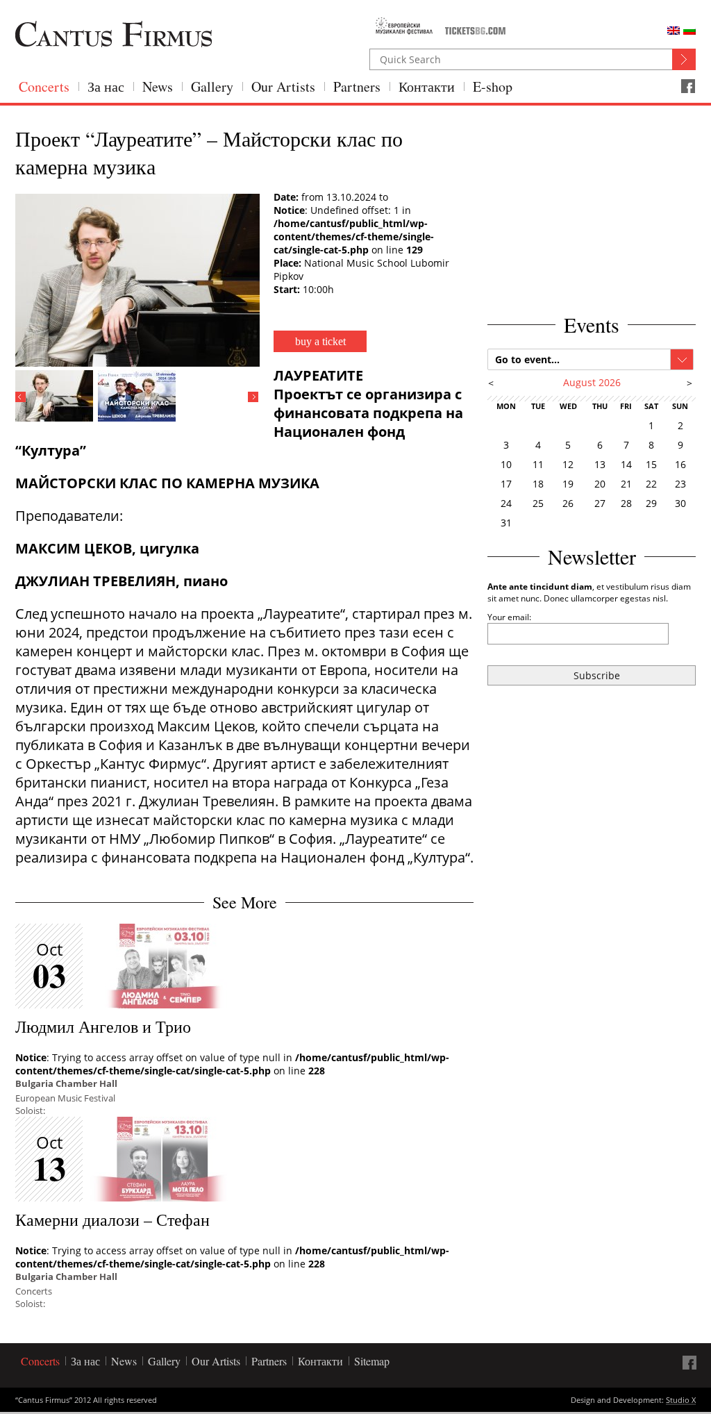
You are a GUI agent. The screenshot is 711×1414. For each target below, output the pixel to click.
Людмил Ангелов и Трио (103, 1026)
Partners (356, 86)
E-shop (492, 86)
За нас (105, 86)
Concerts (44, 86)
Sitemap (372, 1361)
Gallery (212, 86)
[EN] (673, 30)
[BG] (689, 30)
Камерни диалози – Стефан (112, 1219)
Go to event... (527, 359)
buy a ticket (320, 341)
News (157, 86)
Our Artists (283, 86)
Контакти (427, 86)
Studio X (681, 1401)
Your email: (509, 617)
